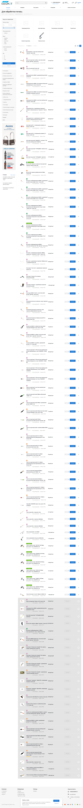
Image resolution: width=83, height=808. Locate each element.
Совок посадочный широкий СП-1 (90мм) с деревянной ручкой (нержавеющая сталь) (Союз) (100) (35, 489)
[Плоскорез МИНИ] (22, 294)
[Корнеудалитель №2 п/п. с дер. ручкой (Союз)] (22, 76)
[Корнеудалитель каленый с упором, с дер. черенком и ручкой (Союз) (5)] (22, 119)
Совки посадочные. (25, 40)
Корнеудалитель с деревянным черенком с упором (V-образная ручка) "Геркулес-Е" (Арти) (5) (36, 110)
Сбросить (9, 65)
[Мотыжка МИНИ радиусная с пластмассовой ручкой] (22, 639)
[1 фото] (22, 697)
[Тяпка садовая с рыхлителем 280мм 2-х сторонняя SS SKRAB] (22, 769)
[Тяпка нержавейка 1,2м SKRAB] (22, 532)
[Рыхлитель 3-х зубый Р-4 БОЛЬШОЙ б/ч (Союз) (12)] (22, 704)
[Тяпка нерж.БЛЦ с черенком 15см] (22, 762)
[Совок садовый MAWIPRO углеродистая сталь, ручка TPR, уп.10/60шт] (22, 379)
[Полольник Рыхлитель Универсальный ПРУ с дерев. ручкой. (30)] (22, 319)
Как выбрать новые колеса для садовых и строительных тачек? (9, 178)
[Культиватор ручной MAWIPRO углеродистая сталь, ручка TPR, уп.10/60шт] (22, 142)
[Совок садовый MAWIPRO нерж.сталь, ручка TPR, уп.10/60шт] (22, 370)
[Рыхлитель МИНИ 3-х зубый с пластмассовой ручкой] (22, 335)
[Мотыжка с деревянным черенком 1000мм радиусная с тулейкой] (22, 253)
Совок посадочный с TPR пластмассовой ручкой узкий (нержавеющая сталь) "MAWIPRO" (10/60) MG (36, 351)
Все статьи (13, 174)
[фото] (22, 396)
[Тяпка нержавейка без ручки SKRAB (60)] (22, 539)
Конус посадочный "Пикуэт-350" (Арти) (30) (35, 601)
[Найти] (45, 3)
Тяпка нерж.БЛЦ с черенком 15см (33, 762)
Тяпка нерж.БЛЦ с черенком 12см (33, 512)
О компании (4, 791)
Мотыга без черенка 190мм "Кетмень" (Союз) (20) (37, 623)
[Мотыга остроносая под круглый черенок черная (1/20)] (22, 165)
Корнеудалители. (26, 28)
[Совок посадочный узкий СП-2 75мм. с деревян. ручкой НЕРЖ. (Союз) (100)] (22, 437)
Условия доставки (21, 794)
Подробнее (56, 803)
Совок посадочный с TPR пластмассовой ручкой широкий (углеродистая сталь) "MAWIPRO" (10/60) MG (36, 379)
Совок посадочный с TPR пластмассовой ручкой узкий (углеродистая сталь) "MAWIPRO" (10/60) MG (36, 361)
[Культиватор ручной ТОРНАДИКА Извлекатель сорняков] (22, 149)
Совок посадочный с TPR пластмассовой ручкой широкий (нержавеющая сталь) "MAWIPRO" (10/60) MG (36, 369)
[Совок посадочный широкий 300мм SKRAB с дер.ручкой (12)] (22, 472)
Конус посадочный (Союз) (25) (32, 68)
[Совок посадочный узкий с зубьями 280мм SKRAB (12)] (22, 428)
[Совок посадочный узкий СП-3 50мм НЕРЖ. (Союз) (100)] (22, 455)
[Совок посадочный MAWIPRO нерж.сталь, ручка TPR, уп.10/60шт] (22, 352)
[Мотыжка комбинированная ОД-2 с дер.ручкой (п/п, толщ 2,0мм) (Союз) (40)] (22, 190)
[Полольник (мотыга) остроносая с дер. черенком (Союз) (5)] (22, 302)
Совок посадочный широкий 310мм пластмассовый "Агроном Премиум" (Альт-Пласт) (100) (35, 754)
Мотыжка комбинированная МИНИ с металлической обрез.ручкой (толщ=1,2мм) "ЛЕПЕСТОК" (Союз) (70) (35, 207)
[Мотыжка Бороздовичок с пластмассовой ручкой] (22, 52)
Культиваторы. (41, 28)
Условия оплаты (21, 792)
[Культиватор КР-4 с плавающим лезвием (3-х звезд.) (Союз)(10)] (22, 134)
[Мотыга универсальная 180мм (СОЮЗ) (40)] (22, 173)
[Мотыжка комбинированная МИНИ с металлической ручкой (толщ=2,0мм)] (22, 226)
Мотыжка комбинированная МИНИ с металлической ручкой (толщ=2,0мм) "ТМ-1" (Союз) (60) (36, 236)
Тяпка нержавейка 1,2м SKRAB (32, 531)
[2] (22, 157)
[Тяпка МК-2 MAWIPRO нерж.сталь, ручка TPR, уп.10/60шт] (22, 505)
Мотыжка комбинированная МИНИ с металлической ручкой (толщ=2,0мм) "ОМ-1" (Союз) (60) (36, 217)
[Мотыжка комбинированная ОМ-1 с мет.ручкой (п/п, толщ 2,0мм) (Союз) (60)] (22, 217)
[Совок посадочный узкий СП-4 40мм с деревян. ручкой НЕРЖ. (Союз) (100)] (22, 464)
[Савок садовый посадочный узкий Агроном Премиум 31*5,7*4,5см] (22, 412)
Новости (3, 794)
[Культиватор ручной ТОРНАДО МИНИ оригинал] (22, 616)
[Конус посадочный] (22, 601)
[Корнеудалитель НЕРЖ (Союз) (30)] (22, 84)
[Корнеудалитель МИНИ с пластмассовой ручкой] (22, 101)
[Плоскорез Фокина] (22, 648)
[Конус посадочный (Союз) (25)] (22, 68)
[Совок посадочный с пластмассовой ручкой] (22, 388)
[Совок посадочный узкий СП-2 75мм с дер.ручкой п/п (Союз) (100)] (22, 745)
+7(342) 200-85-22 (56, 2)
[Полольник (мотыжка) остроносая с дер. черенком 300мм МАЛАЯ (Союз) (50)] (22, 310)
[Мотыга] (22, 623)
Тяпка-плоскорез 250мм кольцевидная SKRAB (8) (36, 774)
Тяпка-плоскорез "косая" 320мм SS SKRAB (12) (36, 594)
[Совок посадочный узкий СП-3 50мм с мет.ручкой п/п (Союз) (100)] (22, 446)
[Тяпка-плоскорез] (22, 595)
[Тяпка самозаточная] (22, 546)
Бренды (35, 791)
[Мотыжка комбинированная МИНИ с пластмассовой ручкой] (22, 245)
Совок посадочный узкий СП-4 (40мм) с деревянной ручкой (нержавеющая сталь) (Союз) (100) (35, 464)
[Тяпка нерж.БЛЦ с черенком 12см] (22, 512)
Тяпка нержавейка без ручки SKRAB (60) (34, 538)
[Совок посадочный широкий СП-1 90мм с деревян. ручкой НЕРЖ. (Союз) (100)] (22, 489)
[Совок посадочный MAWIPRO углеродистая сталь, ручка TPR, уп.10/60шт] (22, 361)
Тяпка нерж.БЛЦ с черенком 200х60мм (34, 519)
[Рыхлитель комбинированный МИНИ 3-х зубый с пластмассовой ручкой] (22, 713)
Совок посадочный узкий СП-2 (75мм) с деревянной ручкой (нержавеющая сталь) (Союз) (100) (35, 437)
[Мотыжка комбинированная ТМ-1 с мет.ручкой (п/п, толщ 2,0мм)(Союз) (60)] (22, 236)
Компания (4, 789)
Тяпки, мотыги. (41, 40)
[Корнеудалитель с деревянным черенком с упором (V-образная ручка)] (22, 110)
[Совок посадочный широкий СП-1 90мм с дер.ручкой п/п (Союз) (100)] (22, 498)
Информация (21, 789)
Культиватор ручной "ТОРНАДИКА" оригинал (36, 157)
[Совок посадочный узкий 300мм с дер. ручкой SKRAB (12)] (22, 403)
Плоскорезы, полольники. (57, 28)
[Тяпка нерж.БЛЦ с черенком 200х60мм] (22, 519)
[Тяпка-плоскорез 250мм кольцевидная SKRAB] (22, 775)
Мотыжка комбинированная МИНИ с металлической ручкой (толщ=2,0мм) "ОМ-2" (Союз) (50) (36, 226)
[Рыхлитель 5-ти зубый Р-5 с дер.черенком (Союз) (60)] (22, 343)
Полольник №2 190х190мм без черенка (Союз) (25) (36, 696)
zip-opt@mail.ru (73, 794)
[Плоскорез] (22, 269)
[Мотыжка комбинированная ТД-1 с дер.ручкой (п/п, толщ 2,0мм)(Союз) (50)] (22, 198)
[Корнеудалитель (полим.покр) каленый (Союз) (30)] (22, 93)
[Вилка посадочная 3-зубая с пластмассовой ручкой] (22, 61)
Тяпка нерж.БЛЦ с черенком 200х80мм (34, 526)
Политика (4, 792)
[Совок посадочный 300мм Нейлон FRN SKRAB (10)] (22, 737)
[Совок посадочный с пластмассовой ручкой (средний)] (22, 729)
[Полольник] (22, 681)
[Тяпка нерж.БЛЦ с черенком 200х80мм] (22, 526)
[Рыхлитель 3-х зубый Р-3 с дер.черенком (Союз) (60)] (22, 721)
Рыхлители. (73, 28)
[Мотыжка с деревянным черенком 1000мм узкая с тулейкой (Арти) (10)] (22, 262)
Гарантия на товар (21, 795)
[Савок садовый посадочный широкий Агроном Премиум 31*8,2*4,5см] (22, 754)
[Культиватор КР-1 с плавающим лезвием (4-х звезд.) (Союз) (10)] (22, 127)
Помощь (19, 791)
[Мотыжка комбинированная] (22, 207)
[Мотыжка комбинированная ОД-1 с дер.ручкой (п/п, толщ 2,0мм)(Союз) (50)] (22, 181)
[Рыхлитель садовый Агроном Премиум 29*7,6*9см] (22, 327)
